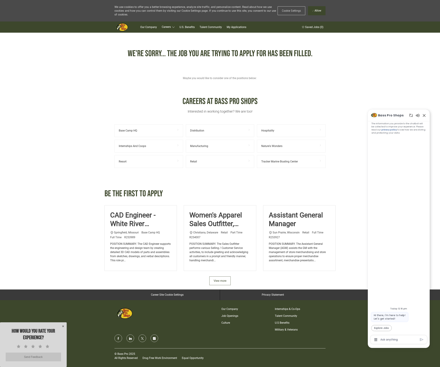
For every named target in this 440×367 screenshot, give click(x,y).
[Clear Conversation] (411, 115)
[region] (399, 227)
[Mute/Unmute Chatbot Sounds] (417, 115)
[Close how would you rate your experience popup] (63, 326)
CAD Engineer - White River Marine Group (133, 219)
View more (220, 280)
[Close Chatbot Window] (424, 115)
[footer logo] (124, 313)
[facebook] (118, 338)
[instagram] (154, 338)
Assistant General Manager (296, 219)
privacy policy (389, 129)
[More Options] (376, 340)
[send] (422, 339)
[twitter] (142, 338)
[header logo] (122, 27)
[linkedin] (130, 338)
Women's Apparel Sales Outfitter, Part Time (215, 219)
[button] (291, 10)
